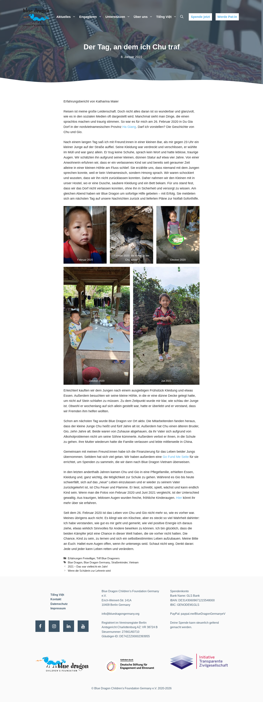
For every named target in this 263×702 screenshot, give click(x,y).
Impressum (58, 608)
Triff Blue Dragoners (108, 558)
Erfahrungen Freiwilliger (81, 558)
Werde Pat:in (227, 17)
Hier (179, 498)
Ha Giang (129, 127)
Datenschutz (59, 603)
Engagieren (88, 17)
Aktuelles (63, 17)
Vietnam (134, 562)
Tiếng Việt (164, 17)
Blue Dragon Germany (97, 562)
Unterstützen (115, 17)
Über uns (141, 17)
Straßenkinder (119, 562)
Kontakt (55, 599)
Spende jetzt (200, 17)
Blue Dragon (75, 562)
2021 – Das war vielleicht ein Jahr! (88, 566)
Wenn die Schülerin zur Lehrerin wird (89, 570)
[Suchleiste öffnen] (181, 16)
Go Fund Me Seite (176, 457)
